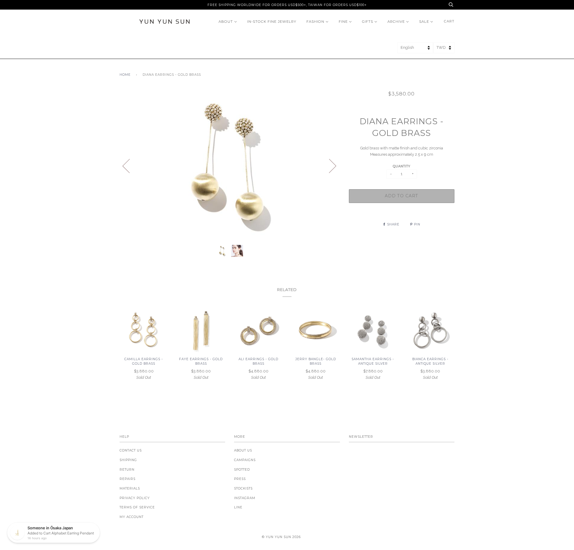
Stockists (243, 488)
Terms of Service (137, 507)
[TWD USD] (443, 49)
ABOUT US (243, 450)
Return (127, 470)
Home (125, 75)
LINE (238, 507)
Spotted (242, 470)
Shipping (128, 460)
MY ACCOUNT (132, 517)
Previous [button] (130, 165)
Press (240, 479)
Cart (449, 21)
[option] (230, 165)
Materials (130, 488)
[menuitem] (228, 21)
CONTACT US (131, 450)
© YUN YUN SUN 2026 (281, 537)
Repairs (127, 479)
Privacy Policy (135, 498)
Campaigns (245, 460)
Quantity (401, 166)
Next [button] (329, 165)
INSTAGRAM (244, 498)
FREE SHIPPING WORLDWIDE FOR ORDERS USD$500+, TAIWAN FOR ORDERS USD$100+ (287, 5)
